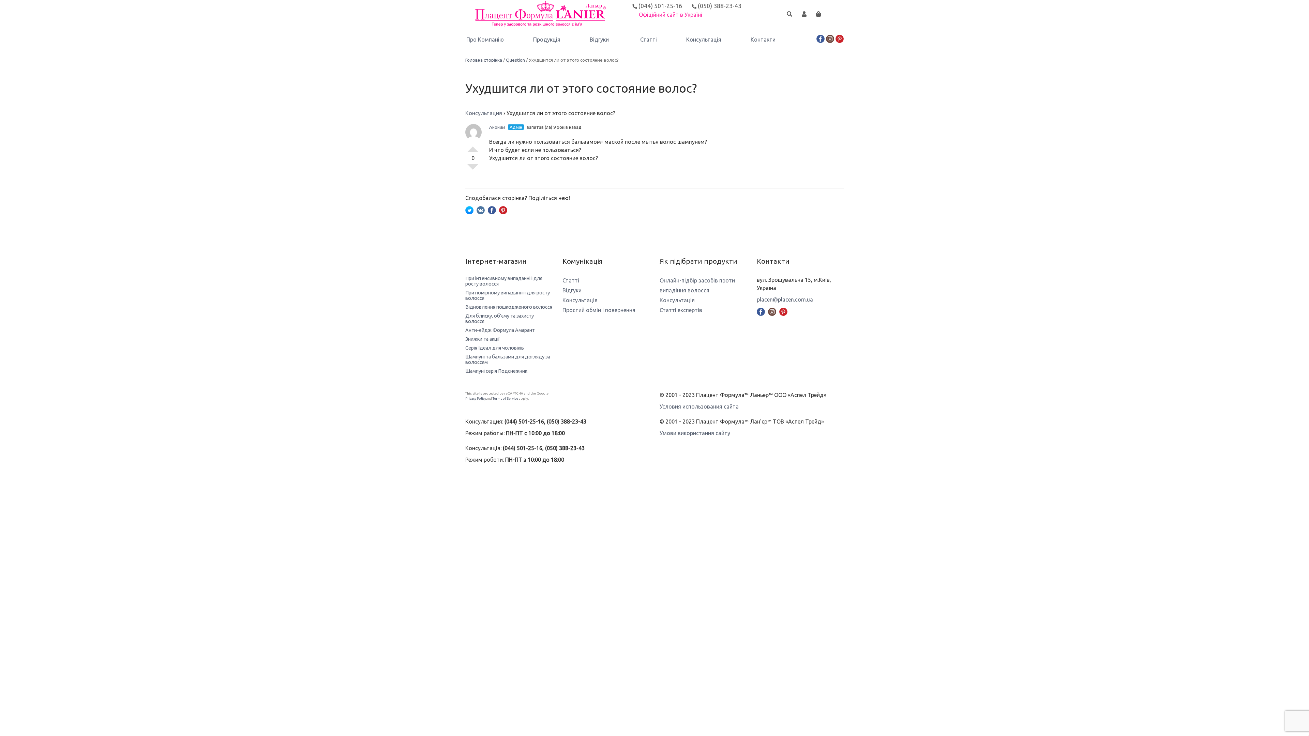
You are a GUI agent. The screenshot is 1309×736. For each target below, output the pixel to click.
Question (515, 60)
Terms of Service (505, 398)
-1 (472, 169)
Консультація (703, 39)
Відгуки (599, 39)
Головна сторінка (483, 60)
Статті (648, 39)
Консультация (483, 113)
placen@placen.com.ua (785, 299)
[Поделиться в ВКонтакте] (481, 209)
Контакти (763, 39)
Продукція (546, 39)
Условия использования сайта (699, 406)
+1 (472, 146)
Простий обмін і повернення (598, 310)
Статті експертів (681, 310)
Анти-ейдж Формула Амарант (500, 330)
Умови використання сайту (695, 433)
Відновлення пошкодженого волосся (508, 307)
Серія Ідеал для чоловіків (494, 348)
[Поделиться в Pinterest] (503, 209)
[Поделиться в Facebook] (492, 209)
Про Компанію (485, 39)
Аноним (497, 127)
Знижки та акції (482, 339)
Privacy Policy (475, 398)
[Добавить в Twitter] (469, 209)
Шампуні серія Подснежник (496, 371)
